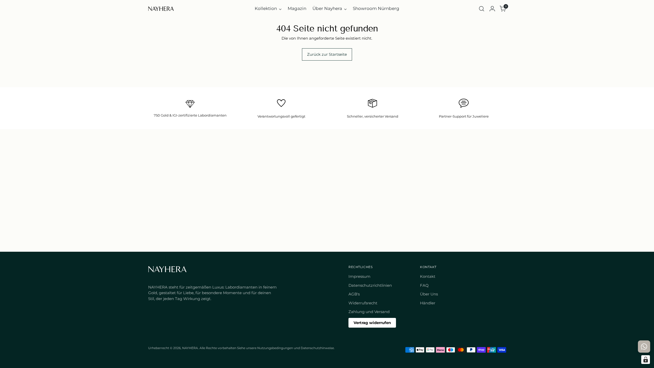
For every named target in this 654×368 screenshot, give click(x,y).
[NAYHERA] (161, 8)
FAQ (424, 285)
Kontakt (427, 276)
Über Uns (429, 294)
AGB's (354, 294)
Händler (427, 303)
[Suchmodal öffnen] (481, 9)
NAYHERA (190, 348)
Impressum (359, 276)
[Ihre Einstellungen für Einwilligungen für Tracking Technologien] (645, 359)
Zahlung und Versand (369, 311)
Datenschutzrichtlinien (370, 285)
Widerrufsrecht (362, 303)
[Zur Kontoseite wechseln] (492, 9)
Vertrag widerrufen (372, 322)
